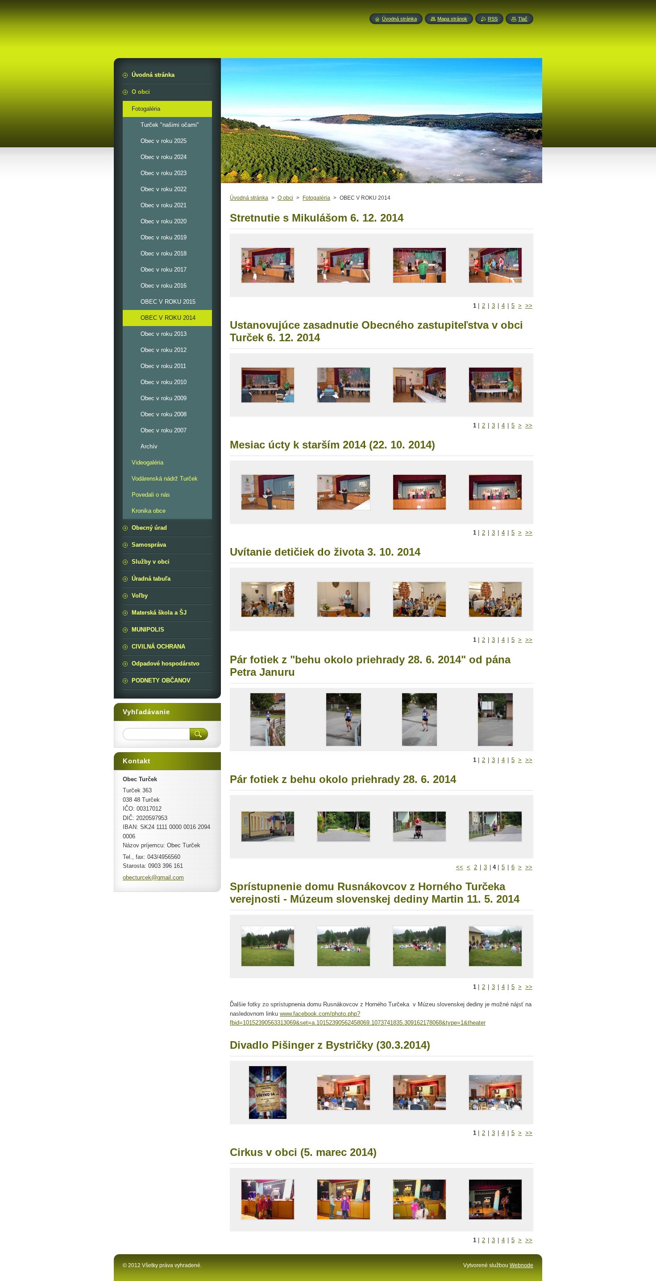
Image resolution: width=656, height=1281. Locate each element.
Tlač (522, 18)
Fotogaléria (316, 198)
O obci (285, 198)
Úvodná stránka (249, 198)
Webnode (521, 1265)
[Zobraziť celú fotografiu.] (268, 265)
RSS (493, 18)
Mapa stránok (452, 18)
